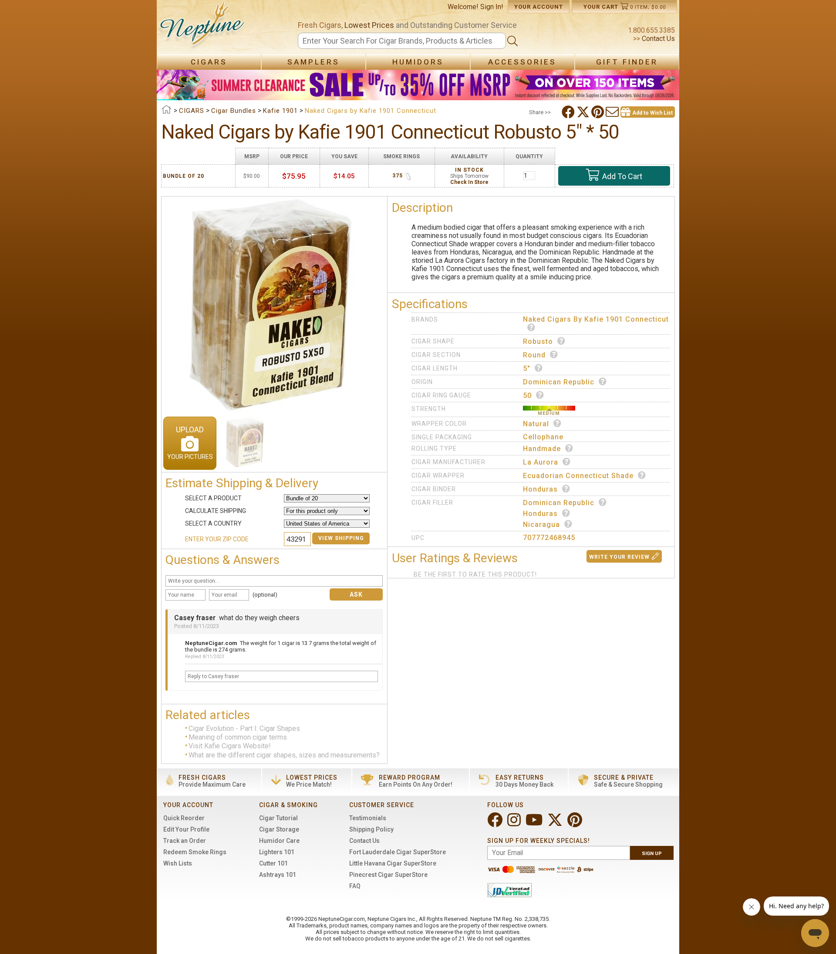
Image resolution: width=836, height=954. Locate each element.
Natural (536, 424)
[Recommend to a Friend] (613, 112)
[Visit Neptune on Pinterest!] (575, 823)
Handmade (542, 449)
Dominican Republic (558, 382)
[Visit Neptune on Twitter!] (555, 823)
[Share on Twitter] (583, 112)
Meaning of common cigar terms (238, 737)
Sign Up (652, 853)
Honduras (540, 489)
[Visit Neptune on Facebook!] (495, 823)
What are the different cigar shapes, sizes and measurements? (284, 755)
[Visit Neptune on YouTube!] (535, 823)
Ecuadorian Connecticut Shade (578, 476)
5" (526, 368)
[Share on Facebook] (569, 112)
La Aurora (540, 462)
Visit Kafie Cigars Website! (230, 746)
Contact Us (657, 38)
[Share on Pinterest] (598, 112)
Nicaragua (541, 524)
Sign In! (491, 7)
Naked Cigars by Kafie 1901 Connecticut (596, 319)
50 (527, 395)
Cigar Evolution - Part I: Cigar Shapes (244, 728)
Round (534, 355)
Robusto (538, 341)
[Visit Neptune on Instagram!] (514, 823)
